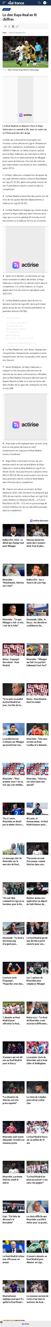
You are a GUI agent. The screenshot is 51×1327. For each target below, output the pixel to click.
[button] (5, 2)
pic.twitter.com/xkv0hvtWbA (20, 338)
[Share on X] (13, 26)
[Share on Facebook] (9, 26)
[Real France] (17, 2)
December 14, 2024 (15, 346)
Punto (5, 33)
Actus (6, 9)
